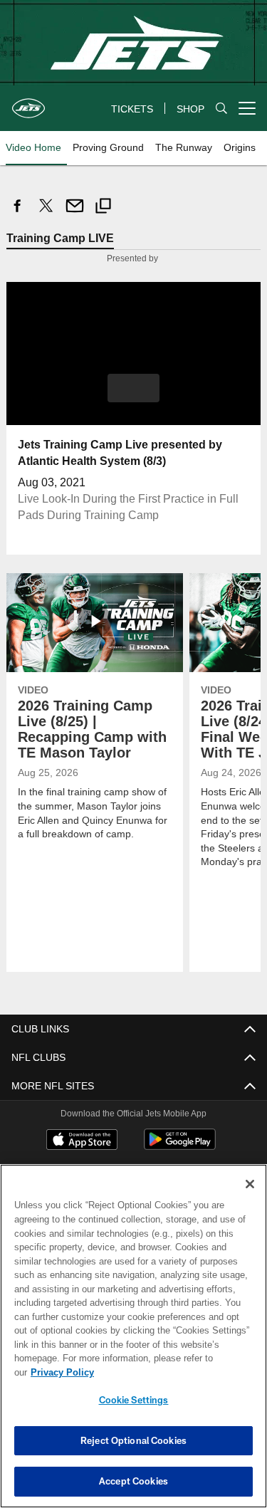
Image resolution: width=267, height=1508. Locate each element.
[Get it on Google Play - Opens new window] (179, 1146)
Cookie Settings (134, 1399)
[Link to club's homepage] (28, 102)
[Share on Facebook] (17, 213)
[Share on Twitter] (46, 213)
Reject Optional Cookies (133, 1440)
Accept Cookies (133, 1481)
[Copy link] (103, 207)
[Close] (250, 1198)
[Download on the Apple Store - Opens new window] (82, 1141)
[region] (133, 1343)
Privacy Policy (171, 1372)
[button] (133, 388)
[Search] (221, 108)
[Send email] (74, 213)
